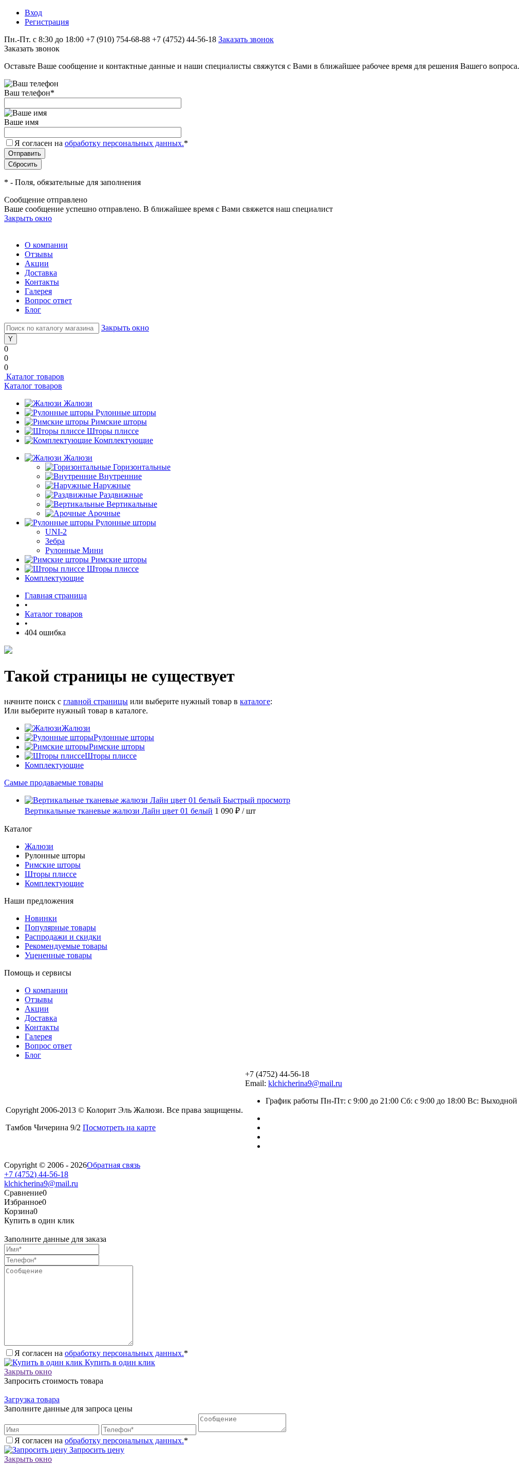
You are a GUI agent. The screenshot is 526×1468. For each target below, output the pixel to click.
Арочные (104, 513)
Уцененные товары (58, 955)
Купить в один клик (119, 1362)
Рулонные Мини (74, 550)
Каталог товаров (34, 376)
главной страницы (95, 701)
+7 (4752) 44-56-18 (36, 1174)
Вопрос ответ (48, 300)
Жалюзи (78, 403)
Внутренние (120, 476)
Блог (33, 309)
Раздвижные (121, 494)
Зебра (55, 541)
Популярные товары (60, 927)
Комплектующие (123, 440)
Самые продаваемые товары (53, 782)
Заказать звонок (246, 39)
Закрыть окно (28, 218)
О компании (46, 245)
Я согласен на (101, 143)
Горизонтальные (142, 467)
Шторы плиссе (113, 431)
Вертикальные (131, 504)
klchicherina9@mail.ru (305, 1083)
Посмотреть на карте (119, 1127)
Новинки (41, 918)
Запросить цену (95, 1449)
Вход (33, 12)
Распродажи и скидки (63, 936)
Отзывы (39, 254)
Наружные (111, 485)
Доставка (41, 272)
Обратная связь (113, 1165)
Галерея (38, 291)
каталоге (255, 701)
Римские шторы (119, 421)
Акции (37, 263)
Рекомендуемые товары (66, 946)
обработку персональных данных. (124, 143)
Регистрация (47, 21)
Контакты (42, 282)
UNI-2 (56, 531)
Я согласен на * (101, 1353)
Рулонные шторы (126, 412)
